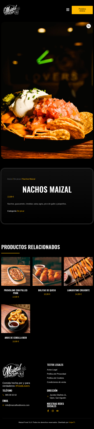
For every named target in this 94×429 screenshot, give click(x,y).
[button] (88, 26)
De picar (17, 179)
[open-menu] (67, 10)
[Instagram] (53, 411)
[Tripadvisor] (57, 411)
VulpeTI (72, 422)
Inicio (9, 179)
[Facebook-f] (48, 411)
